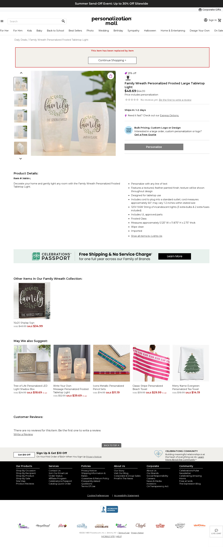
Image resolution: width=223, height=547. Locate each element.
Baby (39, 30)
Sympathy (133, 30)
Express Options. (169, 115)
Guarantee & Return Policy (95, 478)
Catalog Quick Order (60, 483)
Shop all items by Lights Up (146, 236)
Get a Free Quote (145, 134)
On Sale (218, 30)
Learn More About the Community (184, 458)
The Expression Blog (190, 483)
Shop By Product (25, 475)
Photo (90, 30)
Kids (29, 30)
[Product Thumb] (21, 84)
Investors (151, 483)
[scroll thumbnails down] (20, 158)
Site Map (20, 481)
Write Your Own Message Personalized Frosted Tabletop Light (70, 389)
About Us (151, 470)
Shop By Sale (23, 478)
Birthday (118, 30)
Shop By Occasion (26, 470)
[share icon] (110, 75)
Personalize (154, 147)
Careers (151, 478)
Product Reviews (25, 483)
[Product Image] (73, 113)
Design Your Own (200, 30)
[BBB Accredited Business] (109, 512)
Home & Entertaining (173, 30)
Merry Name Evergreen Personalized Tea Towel (185, 387)
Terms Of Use (88, 486)
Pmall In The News (123, 478)
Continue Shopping (111, 60)
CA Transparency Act (157, 486)
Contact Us (54, 470)
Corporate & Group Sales (127, 475)
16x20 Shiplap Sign (24, 322)
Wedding (103, 30)
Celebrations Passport (60, 481)
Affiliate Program (57, 478)
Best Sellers (75, 30)
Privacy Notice (94, 456)
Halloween (150, 30)
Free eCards (185, 481)
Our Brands (153, 473)
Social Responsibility (157, 475)
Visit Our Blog (121, 473)
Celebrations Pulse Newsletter (189, 471)
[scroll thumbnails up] (20, 73)
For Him (18, 30)
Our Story (119, 470)
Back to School (55, 30)
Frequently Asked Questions (90, 482)
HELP (119, 536)
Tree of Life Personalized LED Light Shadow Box (31, 387)
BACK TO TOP (110, 445)
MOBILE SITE (108, 536)
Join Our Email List (58, 473)
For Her (4, 30)
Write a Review (23, 434)
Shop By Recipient (26, 473)
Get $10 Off (24, 454)
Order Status (55, 475)
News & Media (154, 481)
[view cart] (220, 20)
